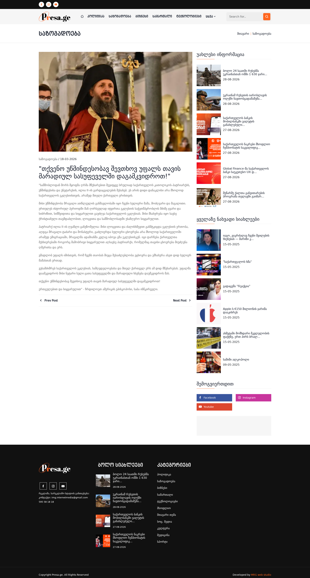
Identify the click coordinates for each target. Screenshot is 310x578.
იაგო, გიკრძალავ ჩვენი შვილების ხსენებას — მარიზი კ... (246, 237)
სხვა (210, 16)
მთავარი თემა (166, 514)
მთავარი (243, 33)
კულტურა (163, 528)
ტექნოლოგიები (188, 16)
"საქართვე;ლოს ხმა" (237, 261)
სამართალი (162, 16)
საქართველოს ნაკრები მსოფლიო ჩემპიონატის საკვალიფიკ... (246, 145)
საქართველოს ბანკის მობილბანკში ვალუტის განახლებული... (238, 121)
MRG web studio (261, 574)
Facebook (209, 397)
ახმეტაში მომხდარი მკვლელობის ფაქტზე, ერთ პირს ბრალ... (246, 335)
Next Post (180, 300)
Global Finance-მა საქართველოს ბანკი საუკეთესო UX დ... (246, 170)
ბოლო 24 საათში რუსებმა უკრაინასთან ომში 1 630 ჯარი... (245, 72)
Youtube (208, 406)
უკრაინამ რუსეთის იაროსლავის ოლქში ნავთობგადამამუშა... (245, 96)
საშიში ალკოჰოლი (236, 359)
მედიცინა (163, 535)
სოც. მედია (164, 521)
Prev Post (51, 300)
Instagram (249, 397)
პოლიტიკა (95, 16)
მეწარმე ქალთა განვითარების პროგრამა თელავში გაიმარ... (244, 194)
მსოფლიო (164, 508)
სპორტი (162, 541)
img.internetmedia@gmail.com (69, 497)
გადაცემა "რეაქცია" (236, 286)
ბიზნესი (141, 16)
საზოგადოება (120, 16)
